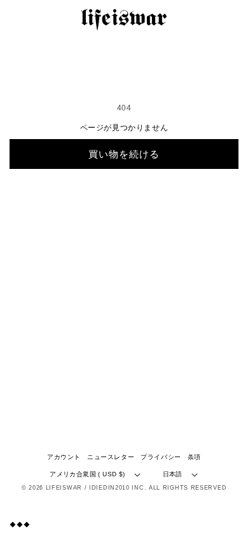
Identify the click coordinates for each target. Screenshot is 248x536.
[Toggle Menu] (20, 524)
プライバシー (161, 456)
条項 (194, 456)
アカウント (64, 456)
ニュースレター (110, 456)
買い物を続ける (124, 154)
